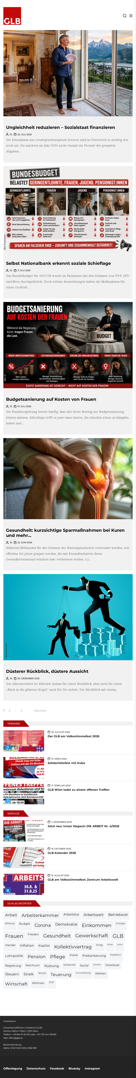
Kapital (44, 945)
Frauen (14, 936)
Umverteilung (83, 973)
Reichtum (33, 965)
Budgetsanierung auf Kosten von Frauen (51, 399)
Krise (110, 944)
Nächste (40, 710)
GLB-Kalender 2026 (62, 853)
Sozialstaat (112, 965)
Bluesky (74, 1068)
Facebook (57, 1068)
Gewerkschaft (91, 936)
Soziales (97, 964)
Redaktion (115, 955)
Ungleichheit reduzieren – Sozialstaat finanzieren (60, 127)
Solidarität (69, 964)
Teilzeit (42, 973)
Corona (43, 925)
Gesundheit (57, 936)
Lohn (120, 944)
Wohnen (38, 983)
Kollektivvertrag (73, 947)
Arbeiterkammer (40, 915)
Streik (29, 974)
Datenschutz (36, 1068)
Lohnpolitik (14, 956)
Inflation (27, 945)
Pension (37, 956)
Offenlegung (12, 1068)
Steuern (12, 974)
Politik (74, 955)
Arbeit (11, 915)
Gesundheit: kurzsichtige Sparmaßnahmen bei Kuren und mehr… (65, 533)
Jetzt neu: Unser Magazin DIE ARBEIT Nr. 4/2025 (83, 826)
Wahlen (100, 973)
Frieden (33, 934)
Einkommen (96, 925)
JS (11, 134)
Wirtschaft (16, 983)
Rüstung (51, 966)
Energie (120, 923)
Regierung (13, 965)
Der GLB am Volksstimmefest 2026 (73, 736)
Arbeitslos (71, 914)
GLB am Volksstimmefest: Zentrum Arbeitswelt (83, 879)
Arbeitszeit (94, 914)
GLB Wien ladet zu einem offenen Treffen (78, 789)
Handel (10, 945)
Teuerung (61, 974)
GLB (118, 936)
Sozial (84, 965)
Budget (24, 923)
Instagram (92, 1068)
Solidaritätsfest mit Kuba (66, 763)
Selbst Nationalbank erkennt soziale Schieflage (58, 263)
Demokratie (66, 924)
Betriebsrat (118, 914)
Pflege (57, 956)
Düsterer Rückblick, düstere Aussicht (47, 671)
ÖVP (51, 982)
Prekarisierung (94, 955)
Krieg (99, 944)
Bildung (10, 923)
